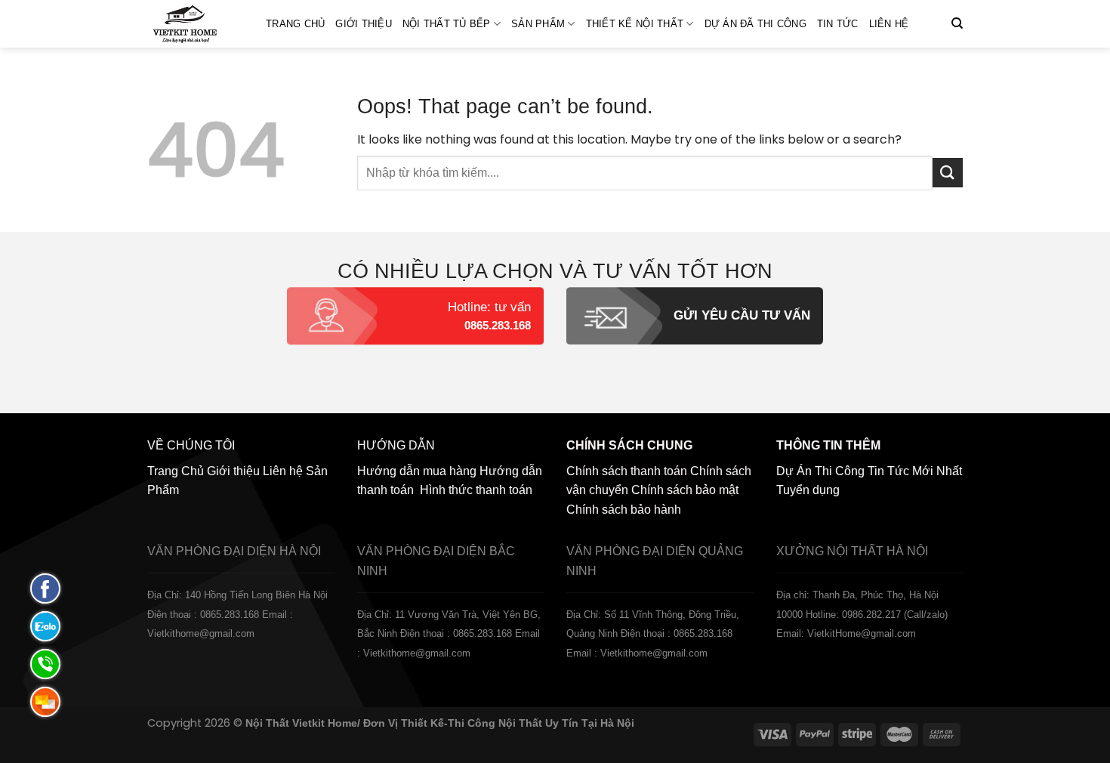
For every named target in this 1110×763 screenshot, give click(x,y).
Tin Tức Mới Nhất (915, 471)
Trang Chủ (295, 23)
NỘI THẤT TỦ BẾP (446, 23)
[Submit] (948, 172)
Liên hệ (889, 23)
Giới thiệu (363, 23)
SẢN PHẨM (538, 23)
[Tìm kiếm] (957, 23)
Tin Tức (838, 23)
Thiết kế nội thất (634, 23)
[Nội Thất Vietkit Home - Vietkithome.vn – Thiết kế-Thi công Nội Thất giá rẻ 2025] (195, 24)
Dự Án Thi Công (820, 471)
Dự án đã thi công (755, 23)
